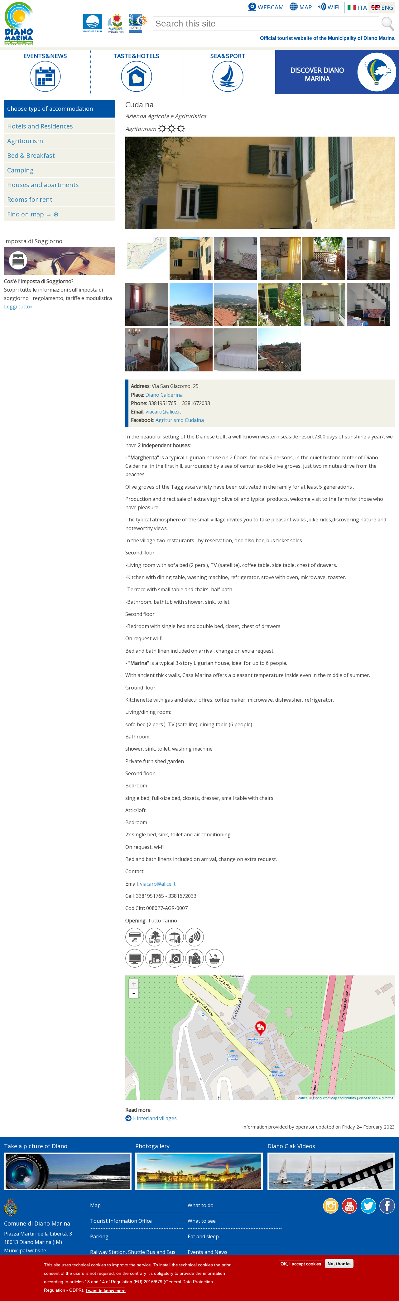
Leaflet (301, 1097)
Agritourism (25, 141)
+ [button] (134, 984)
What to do (201, 1205)
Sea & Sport (227, 56)
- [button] (134, 993)
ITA (362, 7)
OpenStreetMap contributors (334, 1097)
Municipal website (25, 1250)
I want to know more (106, 1290)
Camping (20, 170)
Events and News (208, 1252)
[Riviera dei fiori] (116, 23)
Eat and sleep (203, 1236)
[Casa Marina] (279, 324)
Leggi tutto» (18, 306)
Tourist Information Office (121, 1220)
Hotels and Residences (40, 126)
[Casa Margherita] (191, 278)
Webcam (271, 7)
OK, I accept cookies (301, 1263)
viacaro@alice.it (163, 411)
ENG (387, 7)
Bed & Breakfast (31, 155)
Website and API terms (376, 1097)
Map (305, 7)
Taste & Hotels (136, 56)
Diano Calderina (164, 394)
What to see (202, 1220)
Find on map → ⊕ (33, 214)
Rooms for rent (29, 199)
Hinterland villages (155, 1118)
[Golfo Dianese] (138, 23)
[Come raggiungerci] (146, 278)
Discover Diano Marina (317, 73)
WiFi (333, 7)
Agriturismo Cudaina (180, 420)
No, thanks (339, 1263)
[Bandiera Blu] (92, 23)
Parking (99, 1236)
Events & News (45, 56)
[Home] (18, 24)
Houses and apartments (43, 185)
